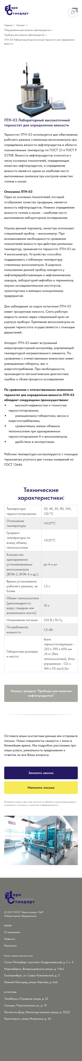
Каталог (21, 25)
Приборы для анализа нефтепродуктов (24, 34)
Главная (8, 25)
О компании (12, 932)
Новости (9, 938)
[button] (41, 773)
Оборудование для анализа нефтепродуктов (27, 30)
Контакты (10, 945)
